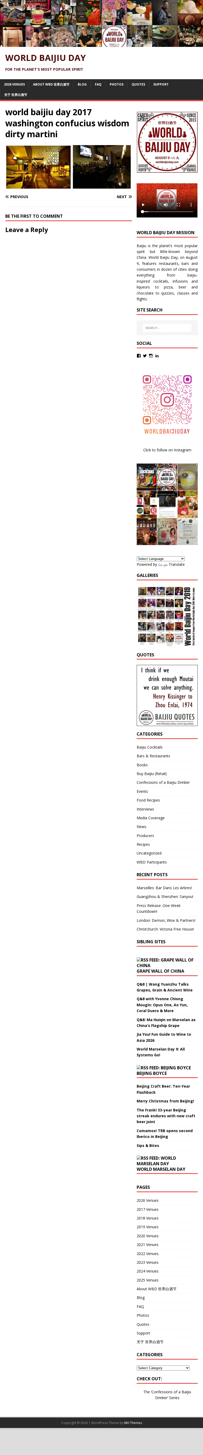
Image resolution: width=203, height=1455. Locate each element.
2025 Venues (148, 1280)
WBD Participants (152, 862)
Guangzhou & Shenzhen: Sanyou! (165, 896)
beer (182, 287)
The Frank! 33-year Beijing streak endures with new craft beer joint (166, 1115)
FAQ (98, 84)
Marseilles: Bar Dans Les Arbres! (164, 887)
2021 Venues (148, 1244)
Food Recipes (148, 800)
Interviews (145, 809)
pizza (168, 287)
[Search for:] (167, 327)
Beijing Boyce (152, 1073)
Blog (82, 84)
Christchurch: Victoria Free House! (165, 929)
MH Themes (133, 1423)
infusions (180, 281)
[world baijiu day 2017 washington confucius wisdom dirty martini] (68, 186)
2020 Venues (148, 1235)
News (141, 826)
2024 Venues (148, 1271)
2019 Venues (148, 1226)
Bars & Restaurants (153, 755)
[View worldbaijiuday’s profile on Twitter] (145, 356)
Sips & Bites (148, 1145)
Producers (145, 835)
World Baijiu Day (163, 257)
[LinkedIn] (157, 356)
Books (142, 764)
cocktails (160, 281)
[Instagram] (151, 356)
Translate (177, 564)
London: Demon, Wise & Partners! (166, 920)
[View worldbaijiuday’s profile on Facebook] (139, 356)
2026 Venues (14, 84)
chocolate (145, 293)
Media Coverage (151, 817)
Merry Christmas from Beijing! (165, 1101)
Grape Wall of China (160, 971)
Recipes (143, 844)
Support (161, 84)
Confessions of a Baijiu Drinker (163, 782)
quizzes (167, 293)
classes (183, 293)
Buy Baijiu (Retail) (152, 773)
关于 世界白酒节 (15, 94)
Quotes (138, 84)
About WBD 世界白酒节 (51, 84)
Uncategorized (149, 853)
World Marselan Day (161, 1169)
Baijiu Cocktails (150, 747)
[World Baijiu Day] (101, 43)
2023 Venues (148, 1262)
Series (174, 1397)
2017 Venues (148, 1209)
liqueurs (143, 287)
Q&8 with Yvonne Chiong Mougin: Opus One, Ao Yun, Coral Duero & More (162, 1004)
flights (142, 298)
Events (142, 791)
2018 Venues (148, 1218)
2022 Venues (148, 1253)
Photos (116, 84)
